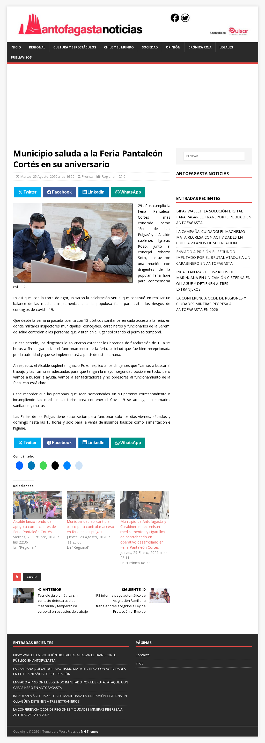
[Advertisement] (132, 109)
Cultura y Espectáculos (74, 47)
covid (32, 577)
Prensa (87, 176)
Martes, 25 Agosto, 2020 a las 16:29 (47, 176)
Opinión (173, 47)
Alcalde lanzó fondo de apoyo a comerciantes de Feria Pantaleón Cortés (34, 526)
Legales (226, 47)
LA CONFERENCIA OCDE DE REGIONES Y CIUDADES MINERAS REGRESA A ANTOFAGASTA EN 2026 (211, 304)
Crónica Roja (199, 47)
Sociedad (150, 47)
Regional (37, 47)
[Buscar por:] (214, 156)
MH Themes (89, 731)
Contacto (143, 655)
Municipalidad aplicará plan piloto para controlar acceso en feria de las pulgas (90, 526)
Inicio (16, 47)
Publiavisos (21, 57)
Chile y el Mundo (119, 47)
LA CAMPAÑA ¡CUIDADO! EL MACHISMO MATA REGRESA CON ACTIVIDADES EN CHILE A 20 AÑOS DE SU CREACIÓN (210, 237)
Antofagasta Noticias (202, 173)
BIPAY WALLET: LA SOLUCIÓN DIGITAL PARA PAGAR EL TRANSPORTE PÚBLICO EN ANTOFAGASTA (213, 217)
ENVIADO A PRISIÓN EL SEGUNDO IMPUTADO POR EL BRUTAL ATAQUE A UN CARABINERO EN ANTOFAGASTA (213, 257)
